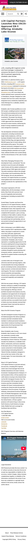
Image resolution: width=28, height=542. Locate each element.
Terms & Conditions (20, 536)
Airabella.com (6, 92)
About (7, 533)
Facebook (4, 426)
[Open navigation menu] (2, 13)
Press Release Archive (16, 533)
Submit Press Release (8, 536)
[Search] (18, 14)
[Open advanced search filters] (21, 14)
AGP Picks (4, 2)
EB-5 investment (19, 88)
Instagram (4, 424)
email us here (5, 417)
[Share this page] (26, 13)
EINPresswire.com (10, 82)
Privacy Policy (22, 539)
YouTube (3, 428)
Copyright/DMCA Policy (9, 539)
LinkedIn (3, 422)
